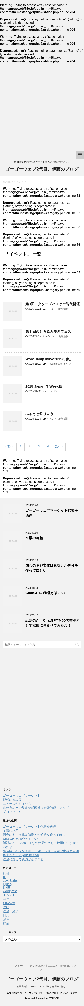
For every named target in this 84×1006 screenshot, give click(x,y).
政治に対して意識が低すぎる (23, 859)
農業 (6, 923)
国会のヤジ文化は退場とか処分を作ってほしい (36, 834)
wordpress (56, 363)
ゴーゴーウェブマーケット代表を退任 (29, 826)
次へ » (59, 446)
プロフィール (12, 812)
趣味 (6, 919)
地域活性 (63, 308)
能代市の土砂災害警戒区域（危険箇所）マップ (36, 807)
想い (6, 907)
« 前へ (9, 446)
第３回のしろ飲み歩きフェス (48, 331)
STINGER (54, 998)
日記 (6, 915)
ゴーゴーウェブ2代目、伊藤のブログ (42, 169)
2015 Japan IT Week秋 (43, 386)
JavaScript (10, 880)
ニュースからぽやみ (17, 803)
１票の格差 (34, 538)
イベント (52, 308)
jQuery (7, 884)
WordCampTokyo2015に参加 (49, 359)
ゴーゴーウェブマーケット (21, 795)
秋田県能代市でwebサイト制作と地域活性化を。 (42, 986)
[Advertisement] (42, 107)
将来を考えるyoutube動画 (21, 855)
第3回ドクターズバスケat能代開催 (52, 304)
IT (47, 363)
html (6, 873)
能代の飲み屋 (12, 799)
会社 (6, 899)
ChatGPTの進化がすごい (45, 593)
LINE (6, 887)
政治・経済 (11, 911)
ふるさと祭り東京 (39, 414)
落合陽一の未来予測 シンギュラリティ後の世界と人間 (41, 851)
